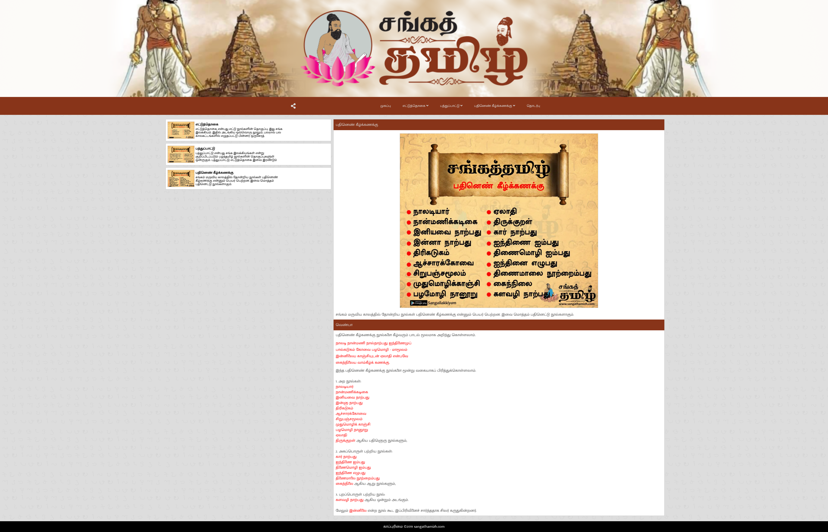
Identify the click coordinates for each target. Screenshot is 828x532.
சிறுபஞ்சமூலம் (349, 419)
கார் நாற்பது (346, 457)
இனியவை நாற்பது (352, 397)
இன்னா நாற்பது (349, 403)
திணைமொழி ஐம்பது (353, 467)
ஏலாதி (341, 435)
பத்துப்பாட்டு (450, 106)
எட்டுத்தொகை (207, 124)
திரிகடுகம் (344, 408)
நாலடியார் (344, 387)
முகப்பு (385, 106)
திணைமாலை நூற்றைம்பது (358, 478)
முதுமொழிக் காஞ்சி (353, 424)
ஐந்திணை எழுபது (350, 473)
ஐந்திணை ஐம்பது (350, 462)
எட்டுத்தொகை (414, 106)
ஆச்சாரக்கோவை (351, 413)
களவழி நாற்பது (350, 500)
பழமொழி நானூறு (352, 430)
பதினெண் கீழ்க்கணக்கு (493, 106)
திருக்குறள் (346, 440)
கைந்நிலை (345, 484)
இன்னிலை (358, 510)
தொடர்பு (533, 106)
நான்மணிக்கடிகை (352, 392)
